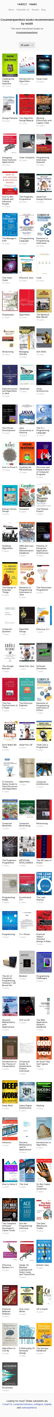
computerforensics (23, 1404)
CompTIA (7, 1404)
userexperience (29, 1407)
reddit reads (27, 4)
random (35, 9)
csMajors (38, 1404)
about (11, 9)
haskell (47, 1404)
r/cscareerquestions (26, 32)
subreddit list (22, 9)
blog (43, 9)
